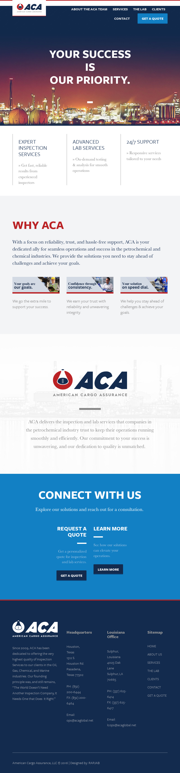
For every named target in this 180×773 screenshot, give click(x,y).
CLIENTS (153, 679)
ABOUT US (154, 654)
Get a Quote (152, 18)
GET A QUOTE (157, 695)
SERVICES (153, 662)
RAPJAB (94, 762)
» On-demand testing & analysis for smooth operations (90, 164)
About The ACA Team (89, 9)
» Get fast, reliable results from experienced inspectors (33, 173)
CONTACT (154, 687)
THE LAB (153, 670)
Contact (122, 18)
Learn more (108, 569)
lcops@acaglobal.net (121, 724)
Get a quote (71, 575)
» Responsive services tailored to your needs (144, 155)
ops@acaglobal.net (80, 720)
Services (120, 9)
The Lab (139, 9)
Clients (158, 9)
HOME (151, 646)
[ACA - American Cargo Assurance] (29, 8)
